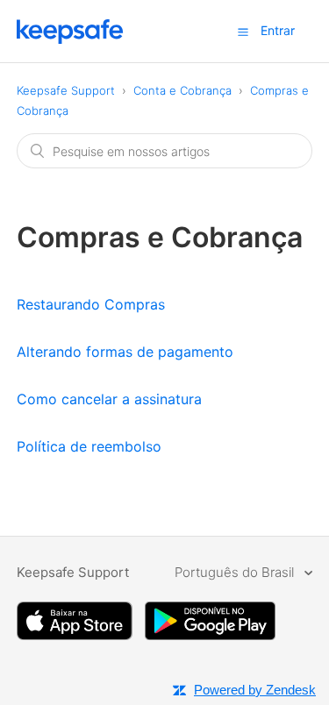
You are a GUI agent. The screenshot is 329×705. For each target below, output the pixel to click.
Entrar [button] (278, 30)
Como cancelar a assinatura (109, 399)
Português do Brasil (236, 572)
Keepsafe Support (66, 90)
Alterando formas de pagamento (125, 351)
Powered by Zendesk (255, 689)
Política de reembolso (89, 446)
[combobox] (165, 150)
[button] (243, 31)
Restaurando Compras (91, 304)
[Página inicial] (70, 39)
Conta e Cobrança (182, 90)
